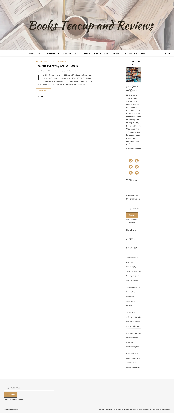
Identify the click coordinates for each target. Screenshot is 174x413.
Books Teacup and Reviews (45, 71)
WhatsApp (146, 409)
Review (87, 53)
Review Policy (53, 53)
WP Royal (15, 409)
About (40, 53)
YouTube (120, 409)
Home (31, 53)
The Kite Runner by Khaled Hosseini (57, 66)
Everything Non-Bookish (134, 53)
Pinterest (139, 409)
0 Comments (72, 71)
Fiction (39, 61)
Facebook (126, 409)
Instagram (109, 409)
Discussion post (101, 53)
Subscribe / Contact (72, 53)
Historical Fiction (51, 61)
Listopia (115, 53)
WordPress (102, 409)
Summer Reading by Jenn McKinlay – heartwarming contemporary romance (133, 296)
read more (44, 91)
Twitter (115, 409)
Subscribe (132, 215)
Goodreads (133, 409)
